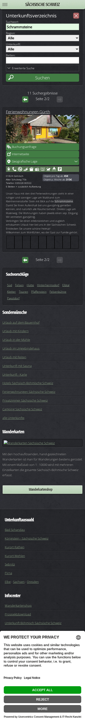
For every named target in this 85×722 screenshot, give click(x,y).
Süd (9, 285)
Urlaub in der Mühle (16, 339)
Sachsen (19, 582)
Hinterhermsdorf (48, 285)
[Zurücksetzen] (76, 16)
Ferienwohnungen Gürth (28, 111)
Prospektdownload (18, 614)
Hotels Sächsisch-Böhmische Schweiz (27, 383)
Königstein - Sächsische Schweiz (26, 538)
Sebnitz (10, 564)
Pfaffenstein (39, 292)
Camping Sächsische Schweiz (22, 409)
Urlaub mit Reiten (14, 357)
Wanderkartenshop (40, 489)
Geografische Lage (24, 161)
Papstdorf (13, 298)
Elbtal (65, 285)
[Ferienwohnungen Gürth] (42, 129)
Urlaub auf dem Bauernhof (20, 322)
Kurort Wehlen (15, 556)
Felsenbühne (58, 292)
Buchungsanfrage (24, 147)
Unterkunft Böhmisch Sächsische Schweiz (33, 623)
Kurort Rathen (14, 547)
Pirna (8, 573)
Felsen (19, 285)
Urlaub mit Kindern (15, 331)
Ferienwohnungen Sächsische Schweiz (28, 391)
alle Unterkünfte (13, 418)
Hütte (30, 285)
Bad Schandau (15, 529)
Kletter (11, 292)
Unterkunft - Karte (14, 374)
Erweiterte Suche (23, 68)
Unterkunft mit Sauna (17, 366)
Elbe (8, 582)
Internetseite (20, 154)
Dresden (33, 582)
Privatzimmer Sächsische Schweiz (25, 400)
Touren (23, 292)
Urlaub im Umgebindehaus (20, 348)
